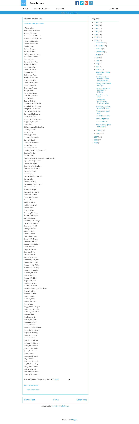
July (97, 58)
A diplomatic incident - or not (103, 73)
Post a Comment (33, 390)
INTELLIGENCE (41, 8)
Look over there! (101, 122)
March (98, 69)
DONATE (114, 8)
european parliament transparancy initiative (103, 90)
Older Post (82, 399)
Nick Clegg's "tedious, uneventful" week (103, 107)
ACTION (60, 8)
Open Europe (37, 3)
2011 (96, 31)
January (99, 133)
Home (56, 399)
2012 (96, 28)
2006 (96, 140)
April (98, 67)
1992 (96, 143)
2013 (96, 25)
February (99, 130)
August (98, 55)
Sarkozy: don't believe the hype (103, 84)
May (98, 63)
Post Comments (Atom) (60, 406)
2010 (96, 34)
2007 (96, 137)
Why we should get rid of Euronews (103, 126)
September (100, 52)
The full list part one (103, 116)
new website (72, 13)
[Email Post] (69, 379)
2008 (96, 40)
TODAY (24, 8)
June (98, 61)
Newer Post (29, 399)
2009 (96, 37)
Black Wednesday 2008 (102, 96)
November (100, 46)
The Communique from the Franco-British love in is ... (103, 79)
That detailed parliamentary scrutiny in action (102, 101)
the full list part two (102, 119)
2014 (96, 22)
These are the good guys (103, 112)
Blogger (74, 419)
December (100, 43)
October (99, 49)
